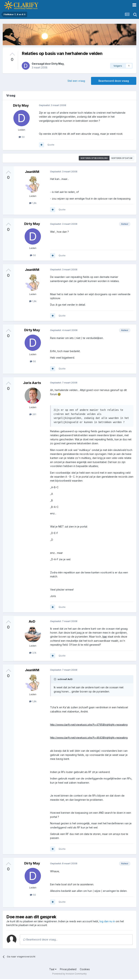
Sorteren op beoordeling (94, 158)
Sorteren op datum (121, 158)
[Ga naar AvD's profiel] (33, 634)
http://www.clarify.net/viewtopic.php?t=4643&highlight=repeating (89, 737)
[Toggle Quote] (55, 679)
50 (23, 136)
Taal (52, 969)
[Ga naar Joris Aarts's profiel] (33, 396)
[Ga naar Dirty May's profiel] (26, 66)
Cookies (85, 969)
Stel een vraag (76, 80)
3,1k (33, 652)
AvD (32, 621)
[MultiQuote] (41, 144)
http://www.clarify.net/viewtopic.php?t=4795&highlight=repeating (89, 724)
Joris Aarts (32, 383)
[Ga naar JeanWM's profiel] (33, 184)
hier (104, 636)
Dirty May (57, 63)
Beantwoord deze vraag (113, 80)
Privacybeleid (68, 969)
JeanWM (32, 172)
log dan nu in (107, 921)
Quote (50, 144)
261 (34, 414)
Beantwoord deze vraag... (41, 939)
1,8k (34, 203)
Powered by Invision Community (69, 973)
